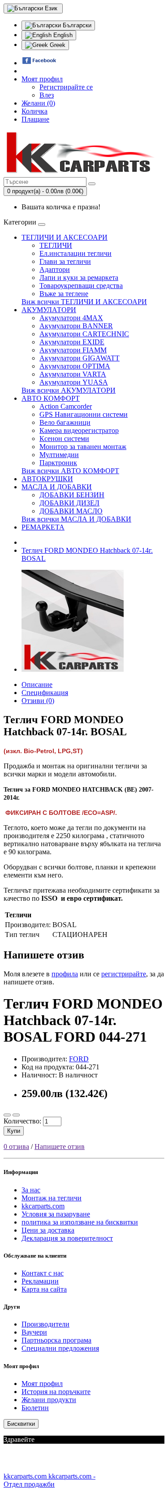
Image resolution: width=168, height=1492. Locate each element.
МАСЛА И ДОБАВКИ (57, 487)
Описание (37, 684)
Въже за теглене (63, 293)
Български (76, 25)
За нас (31, 1190)
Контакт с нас (43, 1273)
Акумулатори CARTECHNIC (84, 334)
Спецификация (45, 692)
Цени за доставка (48, 1230)
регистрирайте (123, 974)
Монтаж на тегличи (52, 1198)
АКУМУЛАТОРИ (49, 310)
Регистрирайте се (66, 87)
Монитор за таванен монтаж (82, 446)
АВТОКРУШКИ (47, 479)
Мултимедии (59, 454)
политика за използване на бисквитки (80, 1222)
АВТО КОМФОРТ (51, 398)
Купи (13, 1130)
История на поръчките (56, 1391)
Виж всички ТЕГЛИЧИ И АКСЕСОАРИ (84, 301)
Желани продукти (49, 1399)
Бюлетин (35, 1407)
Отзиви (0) (38, 700)
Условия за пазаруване (56, 1214)
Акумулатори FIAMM (73, 350)
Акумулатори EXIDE (71, 342)
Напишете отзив (59, 1146)
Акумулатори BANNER (76, 326)
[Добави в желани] (7, 1115)
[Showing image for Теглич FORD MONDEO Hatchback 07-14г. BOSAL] (73, 669)
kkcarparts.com (43, 1206)
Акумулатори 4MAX (71, 318)
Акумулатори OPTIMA (74, 366)
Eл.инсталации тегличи (75, 253)
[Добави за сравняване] (16, 1115)
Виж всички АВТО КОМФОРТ (70, 471)
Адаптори (54, 269)
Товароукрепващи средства (81, 285)
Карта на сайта (44, 1289)
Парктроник (58, 462)
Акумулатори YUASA (73, 382)
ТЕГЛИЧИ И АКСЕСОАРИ (65, 237)
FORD (79, 1059)
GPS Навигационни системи (83, 414)
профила (65, 974)
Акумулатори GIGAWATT (79, 358)
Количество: (22, 1121)
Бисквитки (21, 1423)
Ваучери (34, 1332)
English (62, 35)
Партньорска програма (56, 1340)
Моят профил (42, 1383)
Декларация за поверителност (67, 1238)
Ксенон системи (64, 438)
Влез (46, 95)
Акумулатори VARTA (72, 374)
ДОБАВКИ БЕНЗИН (71, 495)
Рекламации (40, 1281)
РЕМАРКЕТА (43, 527)
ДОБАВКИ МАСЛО (71, 511)
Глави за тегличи (65, 261)
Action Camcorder (65, 406)
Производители (45, 1324)
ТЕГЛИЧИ (55, 245)
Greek (56, 45)
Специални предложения (60, 1348)
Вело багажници (64, 422)
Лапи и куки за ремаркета (78, 277)
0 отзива (16, 1146)
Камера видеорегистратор (79, 430)
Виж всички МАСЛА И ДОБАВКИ (76, 519)
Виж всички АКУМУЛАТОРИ (69, 390)
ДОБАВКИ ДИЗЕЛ (69, 503)
